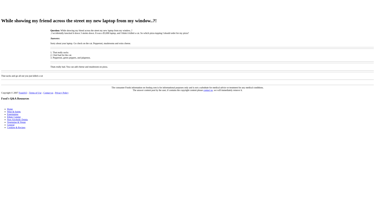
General (10, 125)
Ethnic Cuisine (14, 117)
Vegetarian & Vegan (16, 122)
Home (10, 109)
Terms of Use (35, 93)
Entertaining (12, 114)
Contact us (48, 93)
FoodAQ (23, 93)
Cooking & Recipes (16, 127)
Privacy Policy (62, 93)
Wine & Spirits (14, 111)
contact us (208, 90)
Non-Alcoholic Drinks (17, 119)
